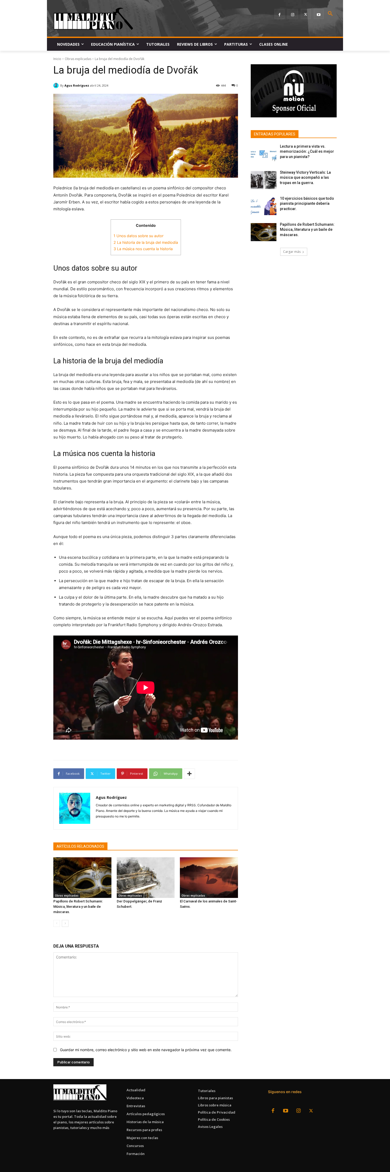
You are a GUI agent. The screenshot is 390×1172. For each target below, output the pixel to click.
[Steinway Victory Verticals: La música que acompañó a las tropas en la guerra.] (263, 180)
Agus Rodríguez (76, 85)
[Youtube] (319, 14)
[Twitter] (306, 14)
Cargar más (292, 251)
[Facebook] (279, 14)
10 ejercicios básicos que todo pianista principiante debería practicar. (307, 203)
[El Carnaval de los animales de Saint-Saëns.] (209, 877)
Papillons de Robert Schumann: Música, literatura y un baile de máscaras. (78, 906)
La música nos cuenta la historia (143, 248)
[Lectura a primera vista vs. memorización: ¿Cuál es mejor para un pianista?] (263, 154)
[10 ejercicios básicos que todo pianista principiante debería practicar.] (263, 206)
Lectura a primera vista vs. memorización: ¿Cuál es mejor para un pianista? (307, 151)
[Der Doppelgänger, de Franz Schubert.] (146, 877)
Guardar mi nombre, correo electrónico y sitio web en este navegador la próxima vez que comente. (146, 1049)
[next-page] (65, 923)
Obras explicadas (78, 59)
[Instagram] (292, 14)
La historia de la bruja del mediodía (146, 242)
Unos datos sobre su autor (138, 235)
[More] (189, 773)
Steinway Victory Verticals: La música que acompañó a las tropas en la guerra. (305, 177)
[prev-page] (56, 923)
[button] (330, 13)
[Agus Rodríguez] (56, 85)
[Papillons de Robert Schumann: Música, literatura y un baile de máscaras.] (82, 877)
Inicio (57, 59)
